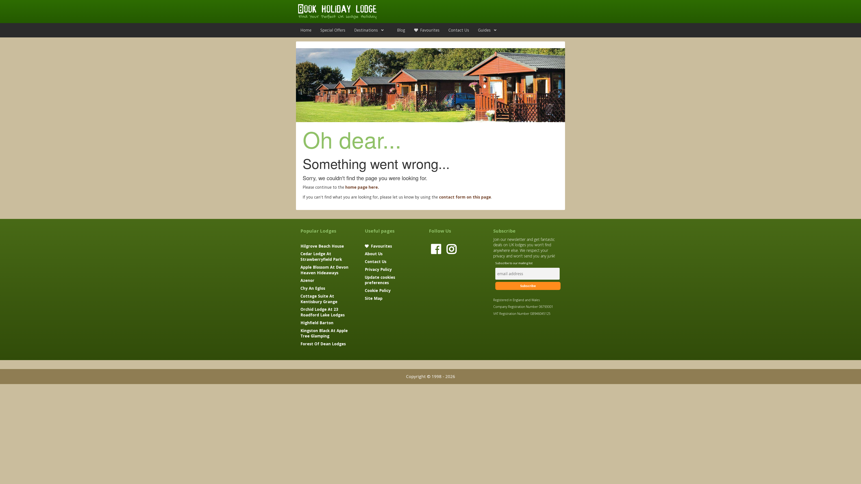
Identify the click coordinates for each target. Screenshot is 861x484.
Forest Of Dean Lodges (323, 343)
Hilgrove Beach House (322, 246)
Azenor (307, 280)
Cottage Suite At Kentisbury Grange (318, 298)
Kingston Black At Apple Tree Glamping (324, 333)
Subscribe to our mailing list (514, 263)
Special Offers (332, 30)
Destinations (366, 30)
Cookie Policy (378, 290)
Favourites (429, 30)
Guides (485, 30)
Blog (401, 30)
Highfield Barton (316, 322)
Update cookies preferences (380, 279)
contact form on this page (465, 197)
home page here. (362, 187)
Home (305, 30)
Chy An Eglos (312, 288)
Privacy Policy (378, 269)
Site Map (374, 298)
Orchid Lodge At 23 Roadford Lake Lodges (322, 312)
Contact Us (458, 30)
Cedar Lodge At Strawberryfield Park (321, 256)
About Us (374, 253)
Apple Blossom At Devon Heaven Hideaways (324, 269)
